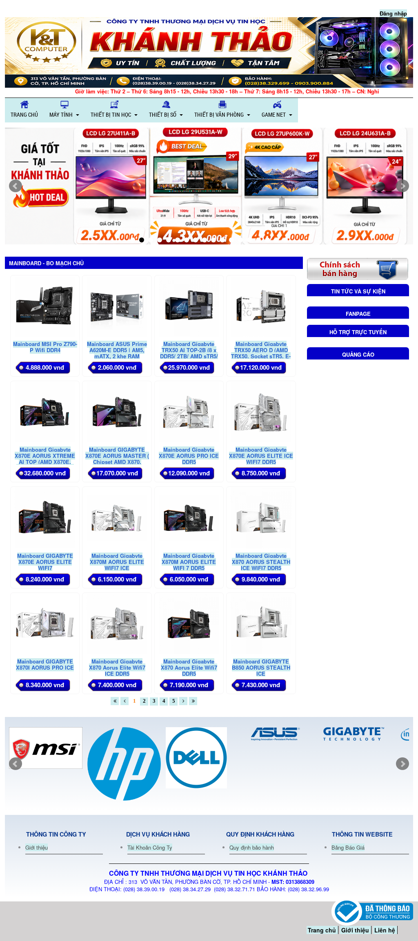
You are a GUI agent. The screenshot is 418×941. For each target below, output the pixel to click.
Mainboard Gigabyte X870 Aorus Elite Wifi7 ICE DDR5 (117, 667)
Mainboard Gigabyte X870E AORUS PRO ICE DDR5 (189, 456)
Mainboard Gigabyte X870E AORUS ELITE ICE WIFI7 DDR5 (261, 456)
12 (231, 239)
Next (402, 186)
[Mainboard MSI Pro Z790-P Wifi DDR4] (45, 305)
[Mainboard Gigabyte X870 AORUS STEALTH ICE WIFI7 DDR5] (261, 517)
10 (213, 239)
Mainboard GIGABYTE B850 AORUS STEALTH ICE (261, 667)
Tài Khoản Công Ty (149, 847)
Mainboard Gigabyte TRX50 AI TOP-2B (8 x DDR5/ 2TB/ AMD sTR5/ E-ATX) (189, 353)
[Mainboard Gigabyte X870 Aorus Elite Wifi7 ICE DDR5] (117, 623)
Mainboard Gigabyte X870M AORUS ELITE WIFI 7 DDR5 (189, 562)
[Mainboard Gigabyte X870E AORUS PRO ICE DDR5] (189, 411)
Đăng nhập (393, 13)
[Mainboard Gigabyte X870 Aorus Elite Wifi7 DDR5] (189, 623)
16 (267, 239)
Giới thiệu (36, 847)
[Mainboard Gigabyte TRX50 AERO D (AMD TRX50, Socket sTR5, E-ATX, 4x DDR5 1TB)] (261, 305)
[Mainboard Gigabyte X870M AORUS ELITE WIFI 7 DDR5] (189, 517)
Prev (15, 186)
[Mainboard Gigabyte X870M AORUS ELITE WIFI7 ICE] (117, 517)
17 (276, 239)
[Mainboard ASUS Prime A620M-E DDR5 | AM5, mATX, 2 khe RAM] (117, 305)
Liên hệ (384, 930)
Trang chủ (322, 930)
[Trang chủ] (209, 52)
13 (240, 239)
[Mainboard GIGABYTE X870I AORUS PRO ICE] (45, 623)
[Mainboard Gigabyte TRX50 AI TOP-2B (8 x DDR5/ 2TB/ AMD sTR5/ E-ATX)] (189, 305)
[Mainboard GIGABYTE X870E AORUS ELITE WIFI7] (45, 517)
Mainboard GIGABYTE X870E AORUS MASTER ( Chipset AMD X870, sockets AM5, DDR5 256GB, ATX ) (117, 462)
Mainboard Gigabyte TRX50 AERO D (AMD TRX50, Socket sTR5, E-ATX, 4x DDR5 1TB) (261, 353)
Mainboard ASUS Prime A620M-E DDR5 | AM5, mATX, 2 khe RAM (117, 350)
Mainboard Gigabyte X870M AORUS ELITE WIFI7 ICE (117, 562)
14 (249, 239)
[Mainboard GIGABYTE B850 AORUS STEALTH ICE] (261, 623)
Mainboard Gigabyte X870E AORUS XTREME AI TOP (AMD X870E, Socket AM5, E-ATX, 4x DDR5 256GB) (45, 462)
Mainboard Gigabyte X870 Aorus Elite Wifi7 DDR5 (189, 667)
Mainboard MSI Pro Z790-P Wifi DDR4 (45, 347)
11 (222, 239)
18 (285, 239)
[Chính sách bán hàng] (357, 268)
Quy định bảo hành (251, 847)
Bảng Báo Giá (348, 847)
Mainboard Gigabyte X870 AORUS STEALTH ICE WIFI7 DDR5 (261, 562)
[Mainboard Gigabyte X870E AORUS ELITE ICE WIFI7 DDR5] (261, 411)
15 (258, 239)
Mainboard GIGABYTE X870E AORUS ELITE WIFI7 (45, 562)
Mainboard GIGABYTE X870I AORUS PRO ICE (45, 664)
